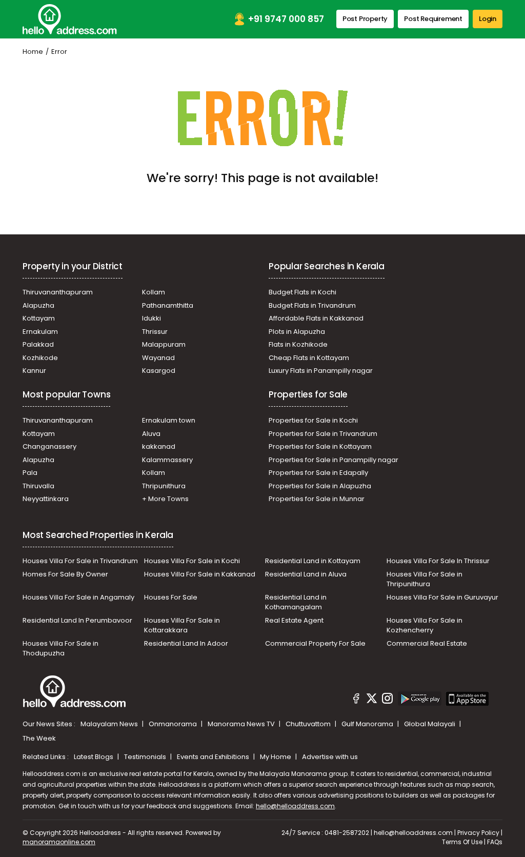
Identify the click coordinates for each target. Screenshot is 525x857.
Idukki (151, 318)
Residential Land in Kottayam (312, 561)
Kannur (34, 370)
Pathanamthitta (167, 305)
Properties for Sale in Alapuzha (320, 486)
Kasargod (158, 370)
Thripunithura (164, 486)
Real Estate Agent (294, 620)
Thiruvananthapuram (58, 292)
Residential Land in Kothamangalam (296, 602)
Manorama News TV (242, 724)
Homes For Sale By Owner (65, 574)
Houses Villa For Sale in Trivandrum (80, 561)
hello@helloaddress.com (295, 806)
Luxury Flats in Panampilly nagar (321, 370)
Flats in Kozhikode (298, 344)
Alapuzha (38, 305)
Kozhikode (40, 358)
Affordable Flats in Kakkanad (316, 318)
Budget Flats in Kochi (302, 292)
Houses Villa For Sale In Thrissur (438, 561)
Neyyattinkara (46, 499)
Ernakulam (40, 331)
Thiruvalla (38, 486)
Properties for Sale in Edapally (318, 472)
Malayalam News (109, 724)
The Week (39, 738)
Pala (30, 472)
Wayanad (158, 358)
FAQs (494, 842)
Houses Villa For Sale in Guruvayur (442, 597)
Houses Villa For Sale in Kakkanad (199, 574)
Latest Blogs (94, 757)
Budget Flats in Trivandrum (312, 305)
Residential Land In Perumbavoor (77, 620)
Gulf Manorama (368, 724)
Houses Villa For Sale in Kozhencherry (424, 625)
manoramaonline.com (59, 842)
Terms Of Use (462, 842)
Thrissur (155, 331)
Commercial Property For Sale (315, 643)
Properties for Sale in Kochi (313, 420)
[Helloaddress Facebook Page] (356, 700)
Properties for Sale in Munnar (317, 499)
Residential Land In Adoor (186, 643)
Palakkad (38, 344)
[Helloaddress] (69, 19)
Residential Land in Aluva (306, 574)
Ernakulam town (168, 420)
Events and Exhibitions (214, 757)
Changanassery (49, 446)
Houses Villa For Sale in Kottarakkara (182, 625)
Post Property (365, 19)
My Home (276, 757)
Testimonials (146, 757)
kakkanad (158, 446)
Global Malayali (430, 724)
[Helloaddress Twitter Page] (371, 700)
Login (487, 19)
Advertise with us (330, 757)
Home (33, 51)
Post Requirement (433, 19)
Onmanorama (173, 724)
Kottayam (39, 318)
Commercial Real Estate (427, 643)
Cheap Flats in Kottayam (309, 358)
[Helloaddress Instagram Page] (387, 700)
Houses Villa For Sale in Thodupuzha (60, 649)
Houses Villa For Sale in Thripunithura (424, 579)
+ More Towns (165, 499)
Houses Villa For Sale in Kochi (192, 561)
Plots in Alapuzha (297, 331)
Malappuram (164, 344)
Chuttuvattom (309, 724)
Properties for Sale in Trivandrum (323, 434)
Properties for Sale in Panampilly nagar (333, 460)
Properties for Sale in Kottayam (320, 446)
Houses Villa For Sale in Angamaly (78, 597)
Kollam (153, 292)
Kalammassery (167, 460)
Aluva (151, 434)
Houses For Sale (170, 597)
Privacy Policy (478, 832)
